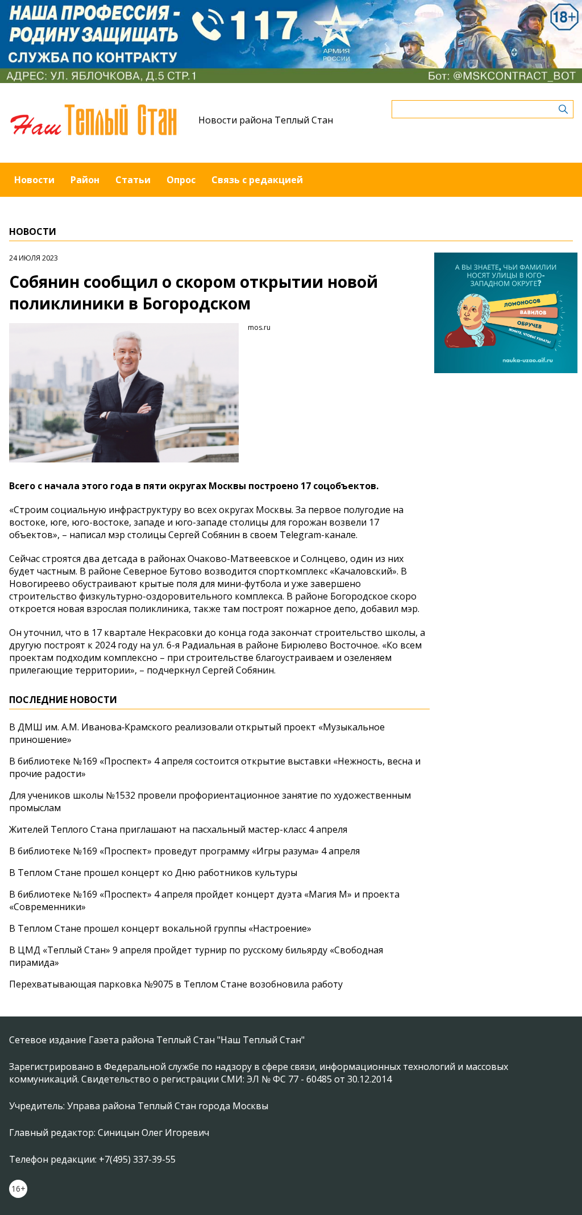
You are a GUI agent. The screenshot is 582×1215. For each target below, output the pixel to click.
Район (84, 179)
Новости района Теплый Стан (265, 120)
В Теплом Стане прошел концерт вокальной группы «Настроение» (160, 928)
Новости (34, 179)
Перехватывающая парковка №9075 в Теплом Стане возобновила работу (176, 984)
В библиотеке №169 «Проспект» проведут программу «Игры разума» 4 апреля (184, 851)
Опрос (181, 179)
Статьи (133, 179)
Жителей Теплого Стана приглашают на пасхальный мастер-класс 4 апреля (178, 829)
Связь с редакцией (257, 179)
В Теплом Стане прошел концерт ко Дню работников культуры (153, 872)
